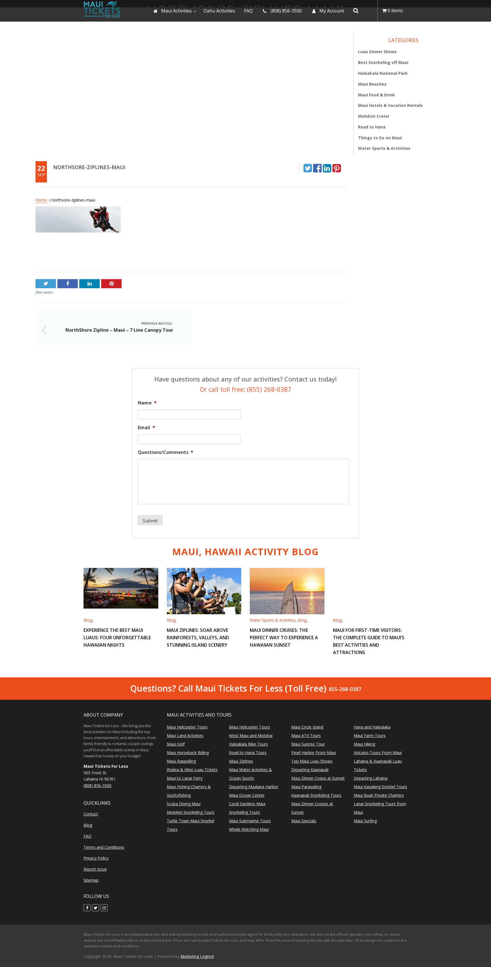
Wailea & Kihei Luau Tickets (192, 769)
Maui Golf (176, 744)
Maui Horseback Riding (188, 752)
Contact (91, 814)
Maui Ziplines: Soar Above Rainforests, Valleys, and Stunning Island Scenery (198, 637)
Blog (88, 620)
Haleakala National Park (383, 73)
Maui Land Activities (185, 735)
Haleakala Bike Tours (248, 744)
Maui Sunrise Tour (308, 744)
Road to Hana (372, 127)
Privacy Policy (96, 858)
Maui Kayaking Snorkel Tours (380, 786)
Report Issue (95, 869)
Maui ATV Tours (306, 735)
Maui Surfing (365, 820)
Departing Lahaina (371, 778)
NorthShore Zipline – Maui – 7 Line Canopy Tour (88, 254)
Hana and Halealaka (372, 727)
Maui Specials (303, 820)
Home (41, 200)
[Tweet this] (307, 167)
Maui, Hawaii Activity (245, 551)
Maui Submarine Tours (250, 820)
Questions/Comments (165, 452)
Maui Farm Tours (370, 735)
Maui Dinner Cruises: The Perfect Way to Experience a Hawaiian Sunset (284, 637)
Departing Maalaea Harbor (253, 786)
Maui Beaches (372, 84)
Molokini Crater (374, 116)
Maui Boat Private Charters (379, 795)
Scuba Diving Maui (184, 803)
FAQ (87, 836)
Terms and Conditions (104, 847)
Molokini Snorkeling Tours (191, 812)
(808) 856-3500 (97, 785)
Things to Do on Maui (380, 137)
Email (146, 428)
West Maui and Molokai (250, 735)
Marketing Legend (197, 956)
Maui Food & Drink (376, 94)
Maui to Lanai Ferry (185, 778)
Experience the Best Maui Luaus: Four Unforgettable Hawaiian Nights (117, 637)
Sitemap (91, 880)
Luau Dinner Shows (377, 52)
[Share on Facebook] (317, 167)
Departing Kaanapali (309, 769)
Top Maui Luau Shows (311, 761)
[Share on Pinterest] (336, 167)
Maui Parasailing (306, 786)
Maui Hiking (364, 744)
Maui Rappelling (181, 761)
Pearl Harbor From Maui (313, 752)
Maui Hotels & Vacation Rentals (390, 105)
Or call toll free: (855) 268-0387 (246, 389)
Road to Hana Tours (248, 752)
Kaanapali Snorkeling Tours (316, 795)
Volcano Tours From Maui (378, 752)
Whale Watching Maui (249, 829)
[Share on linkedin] (327, 167)
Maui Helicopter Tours (187, 727)
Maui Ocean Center (247, 795)
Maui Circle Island (307, 727)
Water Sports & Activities (384, 148)
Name (147, 403)
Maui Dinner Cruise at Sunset (318, 778)
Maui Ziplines (241, 761)
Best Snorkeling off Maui (383, 62)
